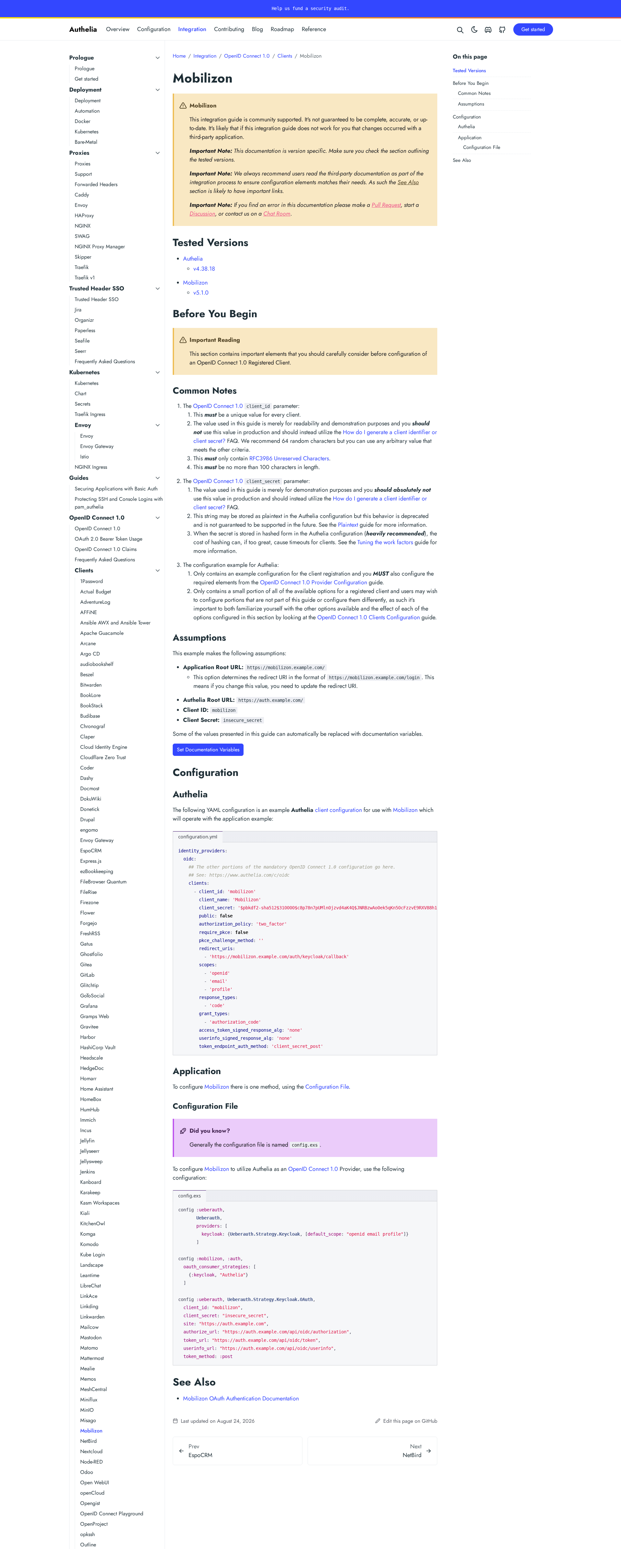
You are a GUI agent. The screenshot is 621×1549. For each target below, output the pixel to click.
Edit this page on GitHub (409, 1421)
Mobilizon (91, 1430)
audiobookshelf (97, 664)
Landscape (91, 1265)
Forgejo (88, 923)
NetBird (88, 1441)
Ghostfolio (91, 954)
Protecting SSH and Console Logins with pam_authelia (119, 503)
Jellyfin (87, 1140)
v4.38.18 (204, 268)
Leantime (89, 1275)
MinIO (87, 1410)
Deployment (85, 89)
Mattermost (92, 1358)
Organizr (84, 320)
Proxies (79, 153)
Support (83, 174)
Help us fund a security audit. (310, 8)
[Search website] (460, 29)
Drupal (87, 819)
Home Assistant (96, 1089)
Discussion (202, 213)
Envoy (81, 205)
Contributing (229, 29)
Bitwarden (91, 685)
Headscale (91, 1057)
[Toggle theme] (474, 29)
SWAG (82, 236)
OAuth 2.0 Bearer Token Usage (108, 539)
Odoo (86, 1472)
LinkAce (88, 1296)
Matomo (89, 1348)
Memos (88, 1379)
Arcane (88, 643)
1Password (91, 581)
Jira (78, 309)
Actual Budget (95, 591)
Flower (87, 912)
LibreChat (90, 1285)
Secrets (82, 404)
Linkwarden (92, 1316)
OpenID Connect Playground (111, 1513)
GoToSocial (92, 995)
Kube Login (92, 1254)
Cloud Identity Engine (103, 747)
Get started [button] (533, 29)
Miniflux (88, 1399)
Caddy (82, 194)
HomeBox (90, 1099)
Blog (257, 29)
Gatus (86, 944)
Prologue (81, 57)
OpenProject (94, 1524)
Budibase (90, 716)
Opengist (90, 1503)
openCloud (92, 1493)
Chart (80, 393)
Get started (86, 79)
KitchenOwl (92, 1223)
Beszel (87, 674)
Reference (314, 29)
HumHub (89, 1109)
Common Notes (474, 93)
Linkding (89, 1306)
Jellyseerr (89, 1151)
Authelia (83, 29)
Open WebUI (94, 1482)
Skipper (83, 257)
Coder (87, 767)
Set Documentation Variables (208, 749)
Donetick (89, 809)
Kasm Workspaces (99, 1203)
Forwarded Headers (96, 184)
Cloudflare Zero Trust (103, 757)
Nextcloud (91, 1451)
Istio (84, 456)
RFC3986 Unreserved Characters (289, 458)
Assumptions (471, 103)
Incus (85, 1130)
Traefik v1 (85, 277)
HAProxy (84, 215)
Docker (82, 121)
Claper (87, 736)
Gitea (86, 964)
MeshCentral (93, 1389)
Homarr (88, 1078)
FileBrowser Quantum (103, 881)
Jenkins (87, 1171)
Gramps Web (94, 1016)
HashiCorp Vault (97, 1047)
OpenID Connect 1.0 (97, 517)
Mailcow (89, 1327)
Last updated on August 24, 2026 (217, 1421)
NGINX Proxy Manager (100, 246)
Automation (87, 111)
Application (470, 137)
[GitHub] (502, 29)
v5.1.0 (201, 292)
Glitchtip (89, 985)
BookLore (90, 695)
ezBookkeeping (96, 871)
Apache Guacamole (102, 633)
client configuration (338, 810)
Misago (88, 1420)
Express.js (90, 861)
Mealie (87, 1368)
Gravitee (89, 1026)
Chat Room (276, 213)
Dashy (86, 778)
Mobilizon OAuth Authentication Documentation (241, 1398)
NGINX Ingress (91, 467)
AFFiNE (88, 612)
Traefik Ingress (90, 414)
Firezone (89, 902)
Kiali (85, 1213)
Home (179, 56)
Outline (88, 1544)
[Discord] (488, 29)
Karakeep (90, 1192)
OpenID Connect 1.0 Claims (105, 549)
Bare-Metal (86, 142)
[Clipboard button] (429, 849)
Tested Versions (469, 70)
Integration (192, 29)
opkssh (87, 1534)
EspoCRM (91, 850)
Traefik (82, 267)
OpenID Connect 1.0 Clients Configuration (368, 617)
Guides (78, 478)
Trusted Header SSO (96, 288)
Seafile (82, 340)
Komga (87, 1234)
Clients (84, 570)
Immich (88, 1120)
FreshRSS (90, 933)
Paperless (85, 330)
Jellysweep (91, 1161)
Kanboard (90, 1182)
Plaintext (348, 525)
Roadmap (282, 29)
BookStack (91, 705)
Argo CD (90, 653)
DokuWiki (90, 799)
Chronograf (92, 726)
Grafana (89, 1006)
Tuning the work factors (385, 542)
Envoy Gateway (97, 446)
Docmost (89, 788)
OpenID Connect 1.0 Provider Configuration (313, 582)
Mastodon (91, 1337)
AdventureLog (95, 602)
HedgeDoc (92, 1068)
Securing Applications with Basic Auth (116, 488)
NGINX (83, 226)
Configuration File (481, 147)
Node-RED (91, 1461)
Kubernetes (86, 131)
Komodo (89, 1244)
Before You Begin (471, 83)
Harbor (87, 1037)
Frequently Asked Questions (105, 361)
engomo (89, 830)
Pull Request (386, 205)
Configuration (153, 29)
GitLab (87, 975)
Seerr (80, 351)
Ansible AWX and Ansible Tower (115, 622)
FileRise (88, 892)
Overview (117, 29)
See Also (462, 160)
